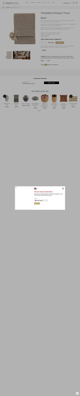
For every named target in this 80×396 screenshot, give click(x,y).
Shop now (37, 203)
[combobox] (39, 200)
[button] (63, 188)
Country (35, 198)
